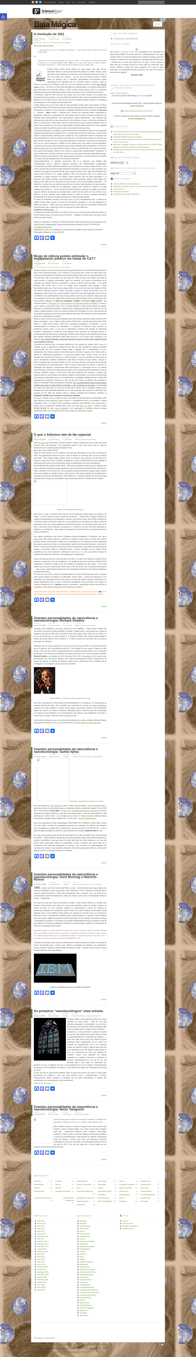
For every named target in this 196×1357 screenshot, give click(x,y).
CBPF (90, 411)
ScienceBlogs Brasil (50, 2)
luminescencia (39, 1191)
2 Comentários (67, 439)
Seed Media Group (58, 1352)
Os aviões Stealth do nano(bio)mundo (135, 147)
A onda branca (118, 189)
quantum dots (145, 1198)
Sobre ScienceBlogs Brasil (41, 1345)
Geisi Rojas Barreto (120, 132)
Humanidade (82, 2)
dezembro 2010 (43, 1244)
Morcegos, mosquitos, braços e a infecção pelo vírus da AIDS (135, 186)
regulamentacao (82, 1201)
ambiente (58, 1181)
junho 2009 (41, 1287)
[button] (3, 16)
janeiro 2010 (41, 1269)
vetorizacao (81, 1205)
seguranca (123, 1201)
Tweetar (104, 245)
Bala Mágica (38, 1338)
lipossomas (145, 1188)
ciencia (57, 1184)
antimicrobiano (82, 1181)
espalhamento (38, 42)
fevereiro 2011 (42, 1241)
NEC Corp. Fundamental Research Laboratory (80, 811)
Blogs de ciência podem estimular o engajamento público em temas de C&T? (65, 257)
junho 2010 (41, 1257)
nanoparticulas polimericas (68, 1199)
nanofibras (102, 1195)
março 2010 (41, 1264)
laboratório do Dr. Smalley (93, 656)
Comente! (66, 756)
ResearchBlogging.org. (137, 119)
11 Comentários (67, 263)
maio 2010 (41, 1259)
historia (45, 42)
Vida (73, 2)
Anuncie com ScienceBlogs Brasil (62, 1345)
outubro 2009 (42, 1277)
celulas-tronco (146, 1181)
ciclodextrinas (39, 1184)
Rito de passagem (135, 137)
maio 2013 (41, 1221)
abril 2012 (40, 1231)
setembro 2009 (42, 1280)
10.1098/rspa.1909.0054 (43, 227)
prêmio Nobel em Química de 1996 (88, 723)
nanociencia (80, 1016)
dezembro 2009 (43, 1272)
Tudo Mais (91, 2)
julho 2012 (41, 1226)
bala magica (102, 1181)
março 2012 (41, 1234)
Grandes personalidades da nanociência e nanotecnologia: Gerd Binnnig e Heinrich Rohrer (66, 876)
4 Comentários (67, 39)
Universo (61, 2)
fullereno (77, 439)
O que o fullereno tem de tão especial (62, 434)
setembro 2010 (42, 1252)
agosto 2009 (41, 1282)
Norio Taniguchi (56, 806)
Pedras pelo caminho (121, 192)
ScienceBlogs (69, 1352)
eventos (62, 267)
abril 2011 (40, 1239)
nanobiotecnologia (104, 1191)
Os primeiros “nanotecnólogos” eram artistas (68, 1011)
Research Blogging (65, 42)
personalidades (53, 42)
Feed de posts (127, 1223)
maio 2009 (41, 1290)
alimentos (37, 1181)
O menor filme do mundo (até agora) (126, 184)
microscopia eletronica (84, 884)
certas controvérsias (43, 835)
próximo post (49, 210)
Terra (68, 2)
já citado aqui (44, 443)
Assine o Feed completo (119, 93)
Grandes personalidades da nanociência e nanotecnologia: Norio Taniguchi (66, 1108)
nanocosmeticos (146, 1191)
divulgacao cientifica (53, 267)
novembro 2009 (43, 1275)
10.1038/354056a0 (88, 818)
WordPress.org (127, 1229)
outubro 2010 (42, 1249)
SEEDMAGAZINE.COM (82, 1352)
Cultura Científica (61, 408)
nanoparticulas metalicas (92, 1016)
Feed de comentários (130, 1226)
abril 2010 (40, 1262)
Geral (79, 1188)
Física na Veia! (85, 406)
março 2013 (41, 1223)
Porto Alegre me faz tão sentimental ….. (127, 194)
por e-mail (141, 96)
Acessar (125, 1221)
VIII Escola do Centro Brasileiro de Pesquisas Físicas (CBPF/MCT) (73, 303)
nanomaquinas (124, 1195)
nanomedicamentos (148, 1195)
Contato (108, 1345)
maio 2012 (41, 1229)
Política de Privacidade (82, 1345)
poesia (121, 1198)
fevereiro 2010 (42, 1267)
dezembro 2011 (42, 1236)
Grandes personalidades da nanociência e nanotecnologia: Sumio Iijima (66, 750)
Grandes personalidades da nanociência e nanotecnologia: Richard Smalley (66, 619)
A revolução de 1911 (49, 34)
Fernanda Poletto (53, 39)
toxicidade (144, 1201)
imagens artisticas (125, 1188)
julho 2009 (41, 1285)
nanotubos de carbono (85, 756)
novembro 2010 (43, 1246)
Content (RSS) (49, 1338)
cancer (121, 1181)
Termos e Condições (98, 1345)
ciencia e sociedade (40, 267)
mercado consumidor (63, 1191)
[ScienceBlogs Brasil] (48, 13)
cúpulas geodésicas (98, 705)
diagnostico (102, 1184)
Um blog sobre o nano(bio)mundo (125, 39)
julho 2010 (41, 1254)
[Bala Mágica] (60, 28)
